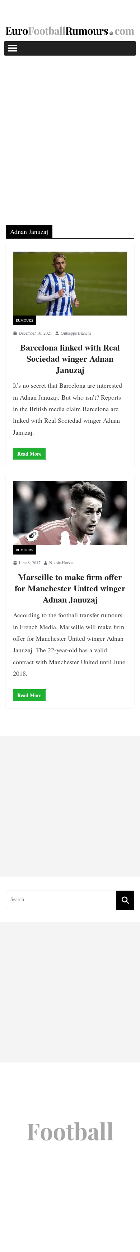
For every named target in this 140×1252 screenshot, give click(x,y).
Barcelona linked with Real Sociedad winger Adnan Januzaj (70, 358)
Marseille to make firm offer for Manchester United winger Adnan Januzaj (70, 587)
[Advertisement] (70, 129)
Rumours (24, 320)
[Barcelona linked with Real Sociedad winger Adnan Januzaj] (70, 284)
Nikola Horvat (61, 562)
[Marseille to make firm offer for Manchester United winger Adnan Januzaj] (70, 513)
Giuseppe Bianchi (76, 333)
